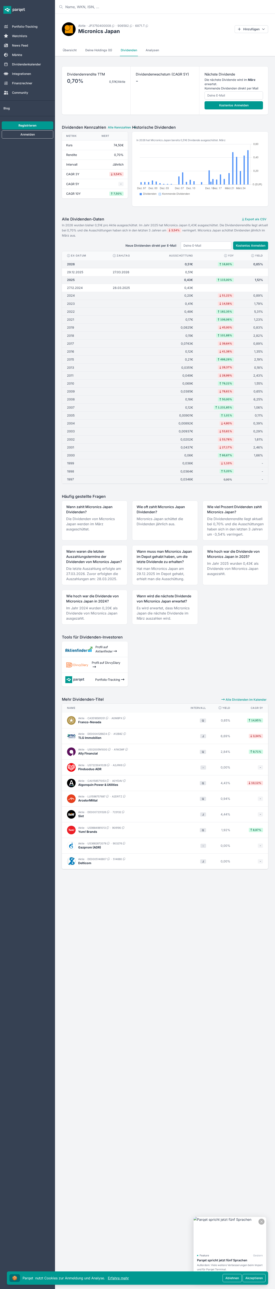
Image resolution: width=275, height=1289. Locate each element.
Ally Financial (88, 753)
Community (20, 92)
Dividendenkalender (26, 64)
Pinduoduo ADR (89, 769)
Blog (6, 108)
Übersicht (70, 50)
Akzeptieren (254, 1278)
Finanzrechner (22, 83)
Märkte (17, 55)
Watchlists (19, 36)
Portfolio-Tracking (25, 26)
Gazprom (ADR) (89, 847)
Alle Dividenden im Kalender (245, 699)
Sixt (81, 816)
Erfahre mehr (118, 1278)
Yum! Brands (87, 831)
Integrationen (21, 73)
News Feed (20, 45)
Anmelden (27, 134)
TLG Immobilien (89, 738)
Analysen (152, 50)
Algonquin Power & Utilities (98, 784)
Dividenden (129, 50)
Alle (119, 127)
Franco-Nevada (89, 722)
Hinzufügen (251, 29)
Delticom (84, 863)
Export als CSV (255, 219)
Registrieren (27, 125)
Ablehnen (232, 1278)
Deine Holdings (98, 50)
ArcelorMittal (88, 800)
